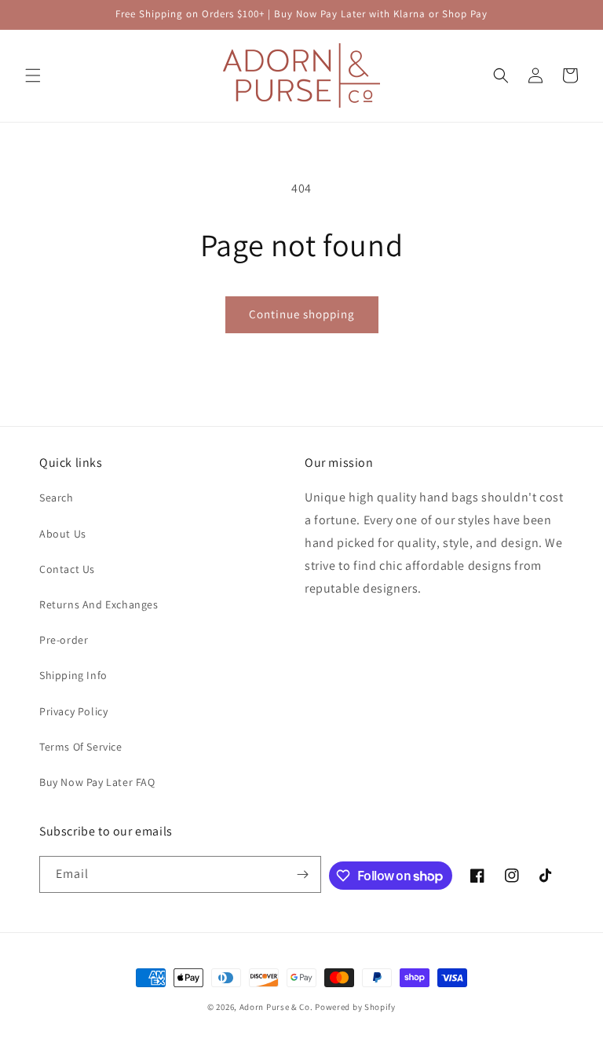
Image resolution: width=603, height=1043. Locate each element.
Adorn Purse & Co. (277, 1006)
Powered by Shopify (355, 1006)
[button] (33, 75)
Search (56, 497)
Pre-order (63, 640)
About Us (62, 534)
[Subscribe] (303, 874)
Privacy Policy (73, 711)
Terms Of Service (80, 747)
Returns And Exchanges (99, 604)
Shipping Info (73, 675)
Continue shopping (302, 314)
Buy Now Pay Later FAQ (97, 782)
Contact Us (67, 569)
